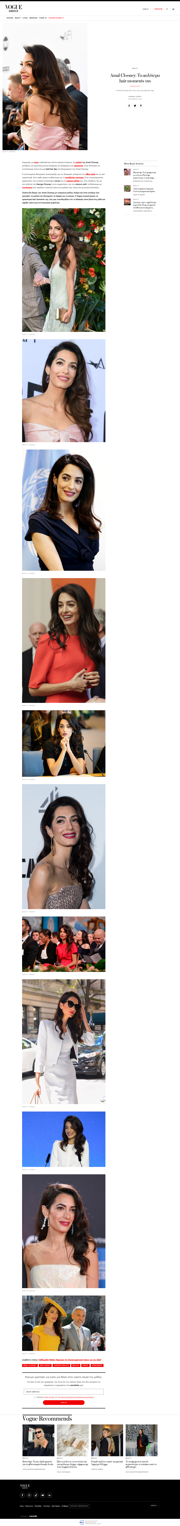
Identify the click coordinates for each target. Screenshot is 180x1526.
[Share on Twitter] (135, 106)
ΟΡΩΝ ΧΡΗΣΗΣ (49, 1397)
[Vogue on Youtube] (43, 1495)
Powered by (25, 1516)
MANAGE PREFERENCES (79, 1506)
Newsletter (38, 1506)
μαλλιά (78, 162)
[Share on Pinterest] (141, 106)
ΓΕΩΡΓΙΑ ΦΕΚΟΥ (139, 195)
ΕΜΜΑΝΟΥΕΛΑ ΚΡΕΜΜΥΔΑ (142, 181)
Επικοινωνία (29, 1506)
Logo (43, 1487)
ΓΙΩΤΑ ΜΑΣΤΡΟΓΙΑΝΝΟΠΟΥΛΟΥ (33, 1469)
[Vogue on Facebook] (22, 1495)
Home (22, 1506)
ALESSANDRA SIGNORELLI (142, 211)
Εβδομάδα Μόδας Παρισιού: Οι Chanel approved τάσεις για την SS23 (70, 1360)
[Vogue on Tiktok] (36, 1495)
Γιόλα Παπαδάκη (63, 1472)
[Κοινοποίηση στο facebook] (129, 106)
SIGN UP (64, 1402)
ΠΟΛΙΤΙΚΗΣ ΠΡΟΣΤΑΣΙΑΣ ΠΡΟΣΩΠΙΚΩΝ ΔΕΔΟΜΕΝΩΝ (76, 1397)
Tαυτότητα (47, 1506)
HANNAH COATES (135, 96)
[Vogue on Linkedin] (49, 1495)
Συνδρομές (65, 1506)
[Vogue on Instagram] (29, 1495)
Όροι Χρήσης (56, 1506)
